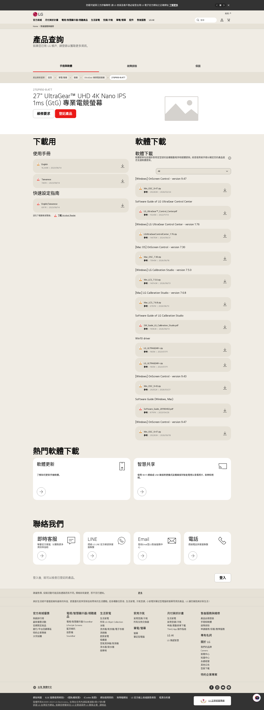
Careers (204, 650)
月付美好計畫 (51, 20)
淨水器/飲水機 (107, 647)
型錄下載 (205, 668)
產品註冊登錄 (207, 618)
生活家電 (95, 20)
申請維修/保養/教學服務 (213, 629)
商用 (227, 13)
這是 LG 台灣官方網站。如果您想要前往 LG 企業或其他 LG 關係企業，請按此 (69, 705)
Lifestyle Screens (74, 625)
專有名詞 (206, 635)
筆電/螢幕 (121, 20)
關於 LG (205, 642)
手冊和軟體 (206, 622)
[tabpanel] (132, 289)
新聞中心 (205, 654)
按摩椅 (103, 650)
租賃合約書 (164, 697)
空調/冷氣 (108, 20)
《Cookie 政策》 (90, 697)
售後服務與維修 (47, 26)
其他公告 (205, 665)
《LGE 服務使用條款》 (54, 697)
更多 (140, 593)
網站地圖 (37, 697)
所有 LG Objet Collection (111, 622)
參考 (146, 192)
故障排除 (205, 625)
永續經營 (205, 661)
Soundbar (71, 636)
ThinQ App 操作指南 (176, 629)
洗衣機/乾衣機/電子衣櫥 (112, 629)
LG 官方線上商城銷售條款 (143, 697)
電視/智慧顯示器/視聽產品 (75, 20)
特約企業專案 (39, 632)
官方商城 (37, 20)
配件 (131, 20)
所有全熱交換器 (141, 622)
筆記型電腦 (139, 637)
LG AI (151, 20)
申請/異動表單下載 (176, 625)
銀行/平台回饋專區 (42, 629)
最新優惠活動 (39, 622)
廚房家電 (104, 636)
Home (35, 26)
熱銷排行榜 (38, 618)
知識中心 (205, 657)
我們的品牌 (206, 647)
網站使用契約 (106, 697)
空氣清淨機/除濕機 (109, 643)
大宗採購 (37, 636)
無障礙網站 (122, 697)
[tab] (66, 66)
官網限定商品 (39, 625)
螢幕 (136, 633)
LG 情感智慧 (173, 640)
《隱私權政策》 (74, 697)
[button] (206, 20)
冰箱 (102, 625)
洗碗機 (103, 632)
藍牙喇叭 (71, 629)
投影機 (70, 632)
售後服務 (141, 20)
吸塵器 (103, 640)
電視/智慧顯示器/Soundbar (80, 621)
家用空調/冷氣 (141, 618)
